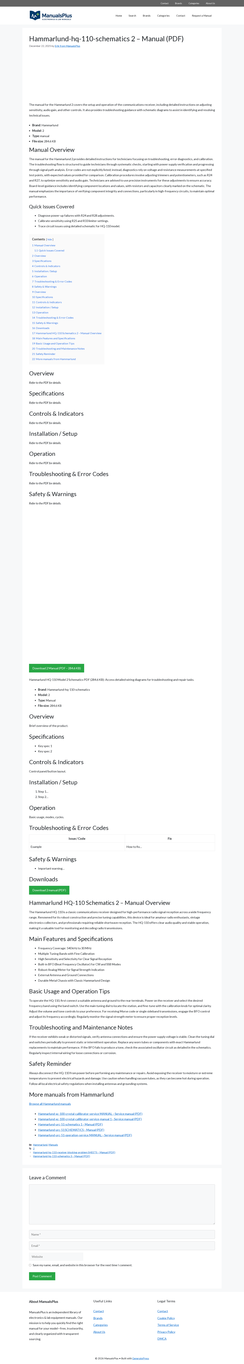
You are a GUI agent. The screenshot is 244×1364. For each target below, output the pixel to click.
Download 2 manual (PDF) (49, 890)
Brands (178, 3)
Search (132, 15)
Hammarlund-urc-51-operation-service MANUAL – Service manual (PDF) (85, 1135)
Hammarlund (40, 1144)
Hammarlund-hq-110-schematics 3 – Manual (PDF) (61, 1156)
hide (49, 239)
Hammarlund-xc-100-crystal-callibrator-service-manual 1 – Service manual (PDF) (90, 1119)
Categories (194, 3)
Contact (164, 3)
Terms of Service (168, 1325)
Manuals (53, 1144)
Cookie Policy (166, 1318)
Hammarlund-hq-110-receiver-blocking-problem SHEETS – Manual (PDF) (74, 1152)
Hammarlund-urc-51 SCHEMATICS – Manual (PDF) (71, 1130)
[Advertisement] (122, 73)
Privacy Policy (166, 1332)
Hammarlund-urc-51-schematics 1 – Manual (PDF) (70, 1124)
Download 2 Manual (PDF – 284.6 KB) (56, 668)
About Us (210, 3)
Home (119, 15)
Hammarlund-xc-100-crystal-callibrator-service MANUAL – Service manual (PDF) (90, 1114)
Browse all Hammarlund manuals (50, 1104)
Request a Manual (202, 15)
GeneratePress (140, 1358)
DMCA (161, 1338)
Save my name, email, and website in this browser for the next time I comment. (82, 1265)
